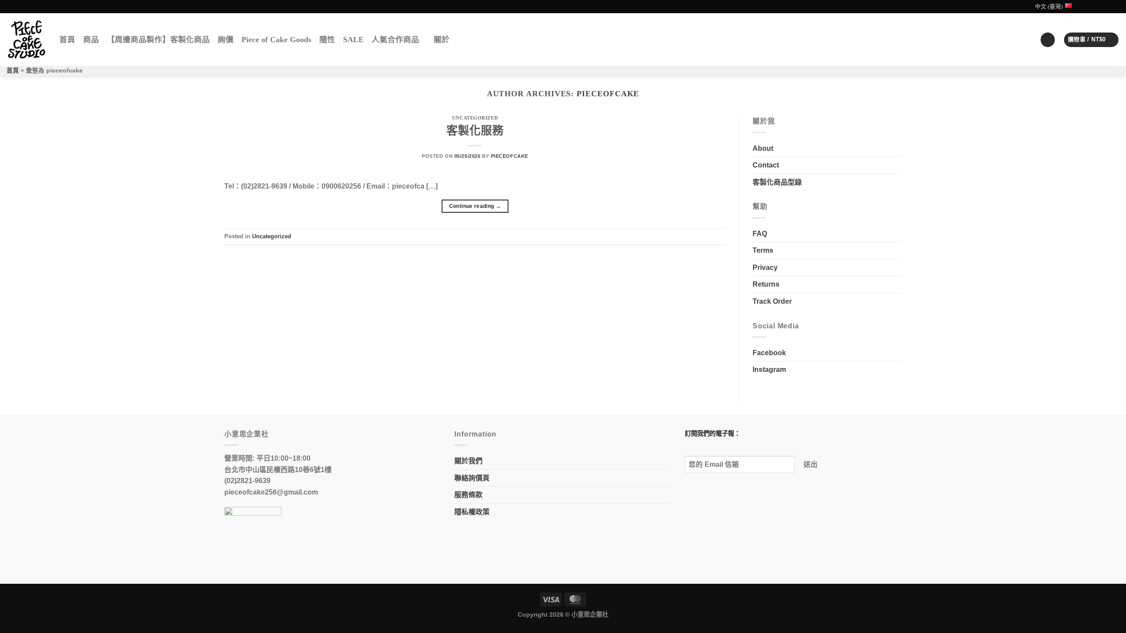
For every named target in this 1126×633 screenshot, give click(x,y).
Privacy (765, 267)
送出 (811, 464)
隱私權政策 (472, 512)
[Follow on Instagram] (1098, 7)
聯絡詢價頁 (472, 478)
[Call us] (1115, 7)
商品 (91, 39)
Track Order (772, 301)
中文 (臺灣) (1049, 7)
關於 (442, 39)
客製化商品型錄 (777, 182)
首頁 (67, 39)
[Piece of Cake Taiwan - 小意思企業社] (26, 40)
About (763, 148)
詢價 (226, 39)
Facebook (769, 353)
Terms (763, 250)
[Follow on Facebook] (1090, 7)
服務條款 (468, 494)
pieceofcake (608, 93)
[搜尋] (460, 39)
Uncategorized (475, 117)
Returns (766, 284)
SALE (353, 39)
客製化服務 (475, 130)
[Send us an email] (1106, 7)
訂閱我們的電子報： (712, 433)
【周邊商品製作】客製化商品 (158, 39)
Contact (766, 165)
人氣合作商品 (395, 39)
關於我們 (468, 461)
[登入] (1048, 40)
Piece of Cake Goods (276, 39)
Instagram (769, 369)
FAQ (760, 233)
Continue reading (475, 206)
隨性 (327, 39)
